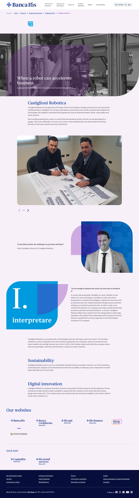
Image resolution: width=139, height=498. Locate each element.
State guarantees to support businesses (116, 479)
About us (71, 5)
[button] (126, 4)
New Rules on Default (78, 482)
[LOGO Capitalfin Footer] (19, 461)
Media (90, 5)
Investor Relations (81, 5)
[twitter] (123, 492)
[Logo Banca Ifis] (21, 4)
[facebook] (116, 492)
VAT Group (31, 492)
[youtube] (127, 492)
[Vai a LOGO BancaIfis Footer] (19, 423)
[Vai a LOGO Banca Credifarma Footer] (44, 423)
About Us (23, 13)
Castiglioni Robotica (64, 13)
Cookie (105, 476)
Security (9, 479)
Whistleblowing (44, 482)
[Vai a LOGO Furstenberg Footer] (19, 435)
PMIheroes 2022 (50, 13)
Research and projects (35, 13)
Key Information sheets (14, 476)
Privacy (73, 476)
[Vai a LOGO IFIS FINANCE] (94, 423)
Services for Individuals (60, 5)
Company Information (46, 476)
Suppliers (106, 482)
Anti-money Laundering (78, 479)
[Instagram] (120, 492)
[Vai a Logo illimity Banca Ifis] (120, 423)
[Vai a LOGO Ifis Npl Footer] (69, 423)
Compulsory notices (13, 482)
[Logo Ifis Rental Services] (44, 461)
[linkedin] (131, 492)
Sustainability (100, 5)
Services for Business (49, 5)
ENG (129, 5)
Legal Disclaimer (44, 479)
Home (16, 13)
